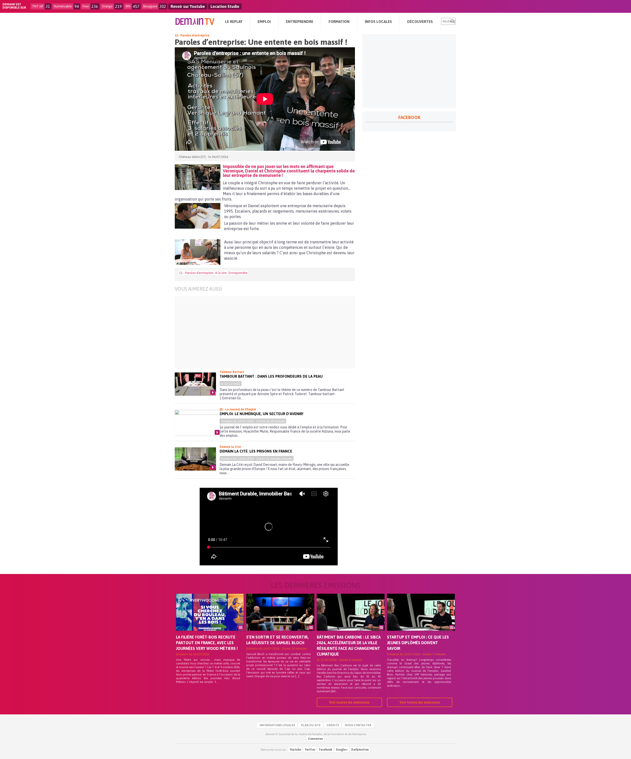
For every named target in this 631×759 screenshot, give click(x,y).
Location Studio (224, 6)
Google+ (342, 749)
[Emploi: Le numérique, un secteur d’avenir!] (197, 423)
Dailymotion (360, 749)
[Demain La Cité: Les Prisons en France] (195, 459)
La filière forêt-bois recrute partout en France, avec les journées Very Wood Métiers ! (207, 643)
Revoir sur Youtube (188, 6)
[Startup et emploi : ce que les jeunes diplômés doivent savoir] (421, 619)
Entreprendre (238, 273)
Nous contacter (358, 725)
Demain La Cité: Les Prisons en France (256, 451)
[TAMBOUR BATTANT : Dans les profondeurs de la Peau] (195, 384)
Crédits (333, 725)
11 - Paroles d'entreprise (192, 35)
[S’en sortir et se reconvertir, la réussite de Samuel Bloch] (280, 619)
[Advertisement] (261, 332)
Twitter (310, 749)
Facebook (325, 749)
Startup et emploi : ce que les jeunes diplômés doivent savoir (418, 643)
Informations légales (277, 725)
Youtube (295, 749)
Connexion (315, 739)
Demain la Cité (230, 447)
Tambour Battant (232, 372)
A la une (221, 273)
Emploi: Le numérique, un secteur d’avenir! (261, 414)
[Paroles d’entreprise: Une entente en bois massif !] (197, 177)
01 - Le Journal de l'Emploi (238, 409)
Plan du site (311, 725)
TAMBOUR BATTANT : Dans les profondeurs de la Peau (271, 376)
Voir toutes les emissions (349, 702)
